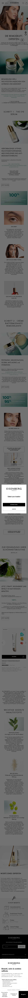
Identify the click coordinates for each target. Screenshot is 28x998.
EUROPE (14, 509)
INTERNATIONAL (14, 504)
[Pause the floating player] (26, 34)
